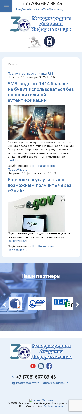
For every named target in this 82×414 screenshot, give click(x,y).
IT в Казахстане (43, 166)
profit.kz (14, 160)
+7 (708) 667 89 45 (42, 4)
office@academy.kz (54, 9)
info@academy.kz (27, 9)
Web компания (53, 406)
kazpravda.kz (17, 241)
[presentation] (4, 303)
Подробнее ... (17, 170)
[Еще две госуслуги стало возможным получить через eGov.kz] (36, 213)
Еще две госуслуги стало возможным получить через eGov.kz (39, 185)
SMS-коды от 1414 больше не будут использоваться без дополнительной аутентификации (41, 92)
